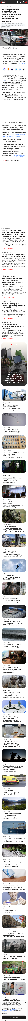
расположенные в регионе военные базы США (13, 156)
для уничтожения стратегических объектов (13, 135)
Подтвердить (14, 1017)
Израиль (7, 29)
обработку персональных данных (9, 1010)
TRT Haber (21, 63)
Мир (3, 29)
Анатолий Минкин (12, 160)
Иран (12, 29)
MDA (3, 80)
